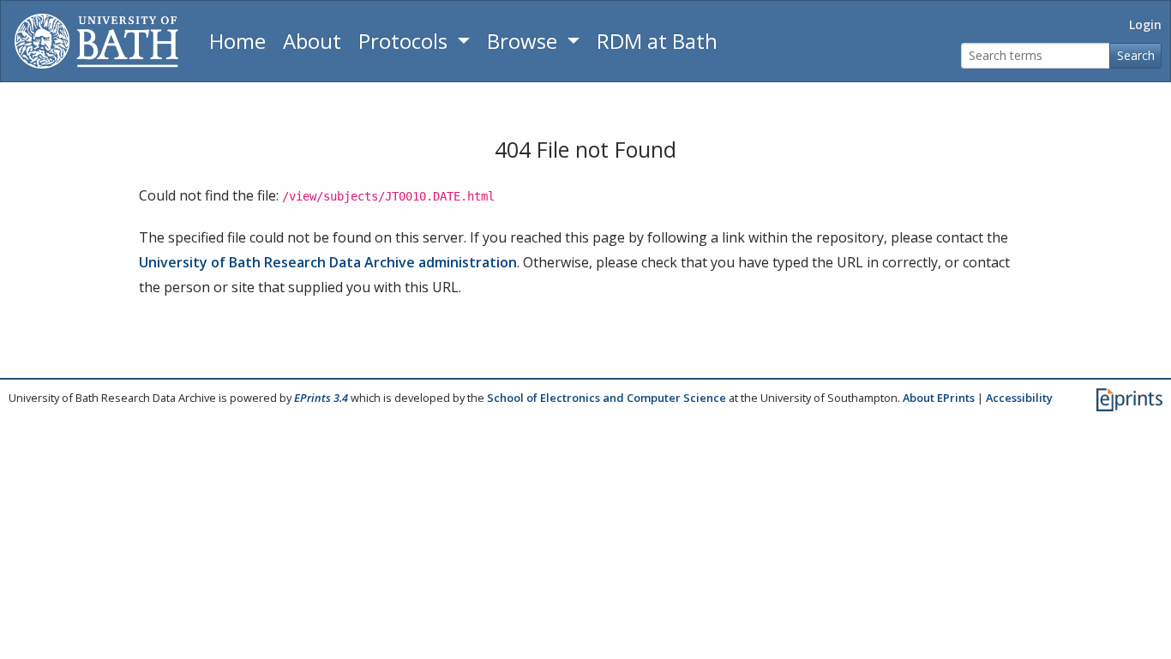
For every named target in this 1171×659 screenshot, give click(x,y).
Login (1145, 24)
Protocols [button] (405, 41)
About (312, 41)
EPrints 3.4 (321, 397)
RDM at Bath (657, 41)
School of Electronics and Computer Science (606, 397)
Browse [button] (524, 41)
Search (1136, 55)
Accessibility (1019, 397)
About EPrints (939, 397)
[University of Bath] (96, 41)
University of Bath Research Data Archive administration (328, 262)
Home (237, 41)
